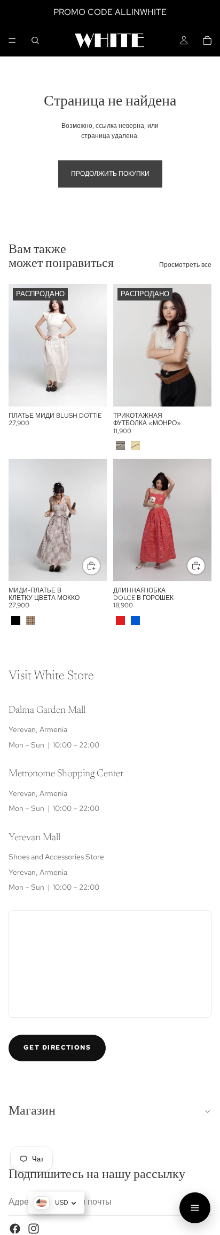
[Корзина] (207, 40)
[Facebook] (15, 1228)
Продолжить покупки (110, 173)
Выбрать (100, 565)
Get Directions (57, 1048)
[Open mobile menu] (194, 1207)
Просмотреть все (185, 265)
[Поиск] (35, 40)
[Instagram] (33, 1228)
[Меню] (12, 40)
